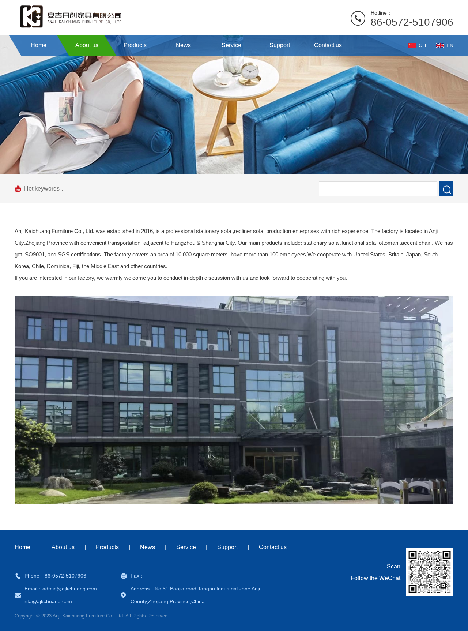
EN (449, 45)
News (147, 547)
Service (186, 547)
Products (107, 547)
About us (63, 547)
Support (227, 547)
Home (22, 547)
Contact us (273, 547)
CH (422, 45)
